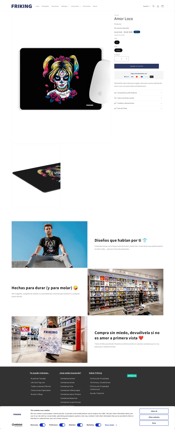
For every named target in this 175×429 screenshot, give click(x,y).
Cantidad (117, 55)
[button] (65, 6)
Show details (109, 425)
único (118, 50)
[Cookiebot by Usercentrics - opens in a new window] (17, 425)
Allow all (154, 411)
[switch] (62, 425)
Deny (154, 423)
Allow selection (154, 417)
